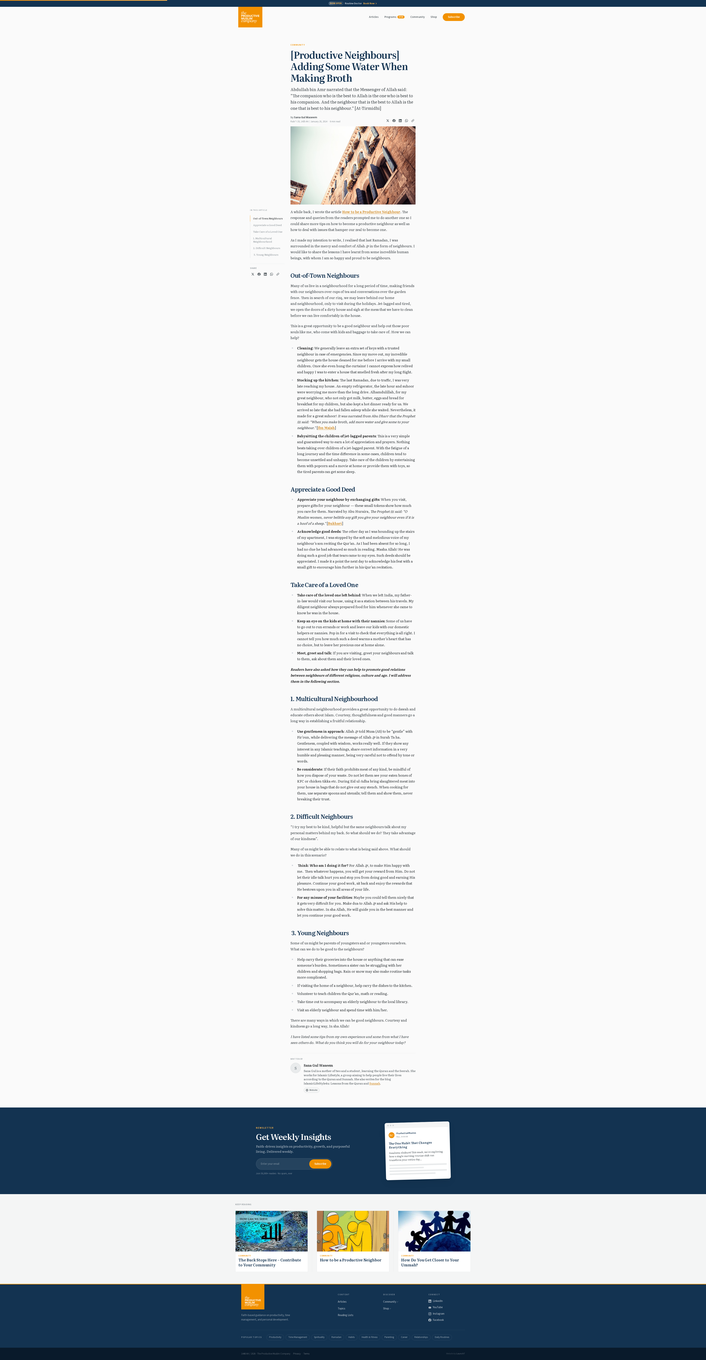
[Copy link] (413, 120)
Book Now (369, 3)
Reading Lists (345, 1315)
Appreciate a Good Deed (267, 225)
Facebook (438, 1320)
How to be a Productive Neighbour (371, 211)
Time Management (297, 1337)
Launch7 (460, 1353)
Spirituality (319, 1337)
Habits (351, 1337)
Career (404, 1337)
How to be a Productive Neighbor (350, 1260)
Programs (393, 17)
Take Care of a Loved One (267, 231)
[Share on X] (388, 120)
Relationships (421, 1337)
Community (417, 17)
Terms (306, 1353)
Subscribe (454, 17)
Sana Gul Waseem (305, 117)
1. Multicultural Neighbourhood (262, 240)
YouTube (438, 1307)
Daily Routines (442, 1337)
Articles (373, 17)
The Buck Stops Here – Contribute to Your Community (269, 1262)
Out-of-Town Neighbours (268, 218)
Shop (434, 17)
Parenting (389, 1337)
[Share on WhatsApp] (406, 120)
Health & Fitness (369, 1337)
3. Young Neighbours (265, 254)
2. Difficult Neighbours (266, 248)
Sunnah (374, 1083)
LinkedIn (438, 1301)
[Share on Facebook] (394, 120)
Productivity (275, 1337)
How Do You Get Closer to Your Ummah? (430, 1262)
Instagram (438, 1314)
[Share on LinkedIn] (400, 120)
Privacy (297, 1353)
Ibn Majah (326, 427)
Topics (341, 1309)
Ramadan (336, 1337)
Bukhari (335, 523)
